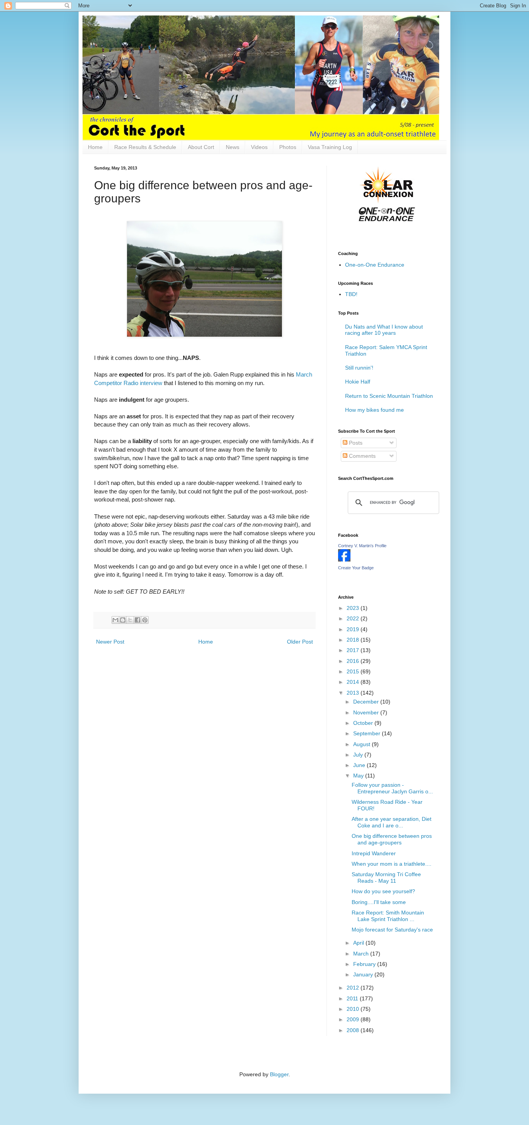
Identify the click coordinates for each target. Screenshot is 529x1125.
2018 (354, 640)
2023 (354, 608)
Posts (354, 443)
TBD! (351, 294)
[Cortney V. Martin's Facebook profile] (344, 560)
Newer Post (110, 642)
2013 (354, 693)
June (360, 765)
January (363, 974)
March (361, 953)
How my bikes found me (374, 410)
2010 (354, 1009)
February (365, 964)
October (363, 723)
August (362, 744)
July (358, 755)
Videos (259, 147)
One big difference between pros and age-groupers (392, 839)
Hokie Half (357, 381)
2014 (354, 682)
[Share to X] (130, 620)
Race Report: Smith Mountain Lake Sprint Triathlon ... (388, 915)
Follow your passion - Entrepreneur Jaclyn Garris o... (392, 788)
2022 (354, 618)
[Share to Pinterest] (145, 620)
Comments (361, 456)
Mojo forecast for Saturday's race (392, 929)
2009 (354, 1019)
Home (95, 147)
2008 (354, 1030)
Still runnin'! (359, 368)
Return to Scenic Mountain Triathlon (389, 396)
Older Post (300, 642)
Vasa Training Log (330, 147)
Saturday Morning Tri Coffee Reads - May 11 (386, 877)
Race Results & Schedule (145, 147)
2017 (354, 650)
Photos (287, 147)
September (367, 733)
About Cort (201, 147)
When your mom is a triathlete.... (391, 864)
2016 (354, 661)
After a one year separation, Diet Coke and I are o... (391, 822)
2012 (354, 988)
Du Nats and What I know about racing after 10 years (384, 330)
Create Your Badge (356, 567)
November (366, 712)
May (359, 775)
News (232, 147)
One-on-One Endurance (374, 265)
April (359, 943)
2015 (354, 671)
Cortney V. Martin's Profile (362, 545)
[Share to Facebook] (137, 620)
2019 (354, 629)
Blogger (279, 1074)
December (366, 702)
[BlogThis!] (123, 620)
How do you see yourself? (383, 891)
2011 (353, 998)
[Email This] (115, 620)
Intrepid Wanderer (374, 853)
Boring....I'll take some (379, 902)
